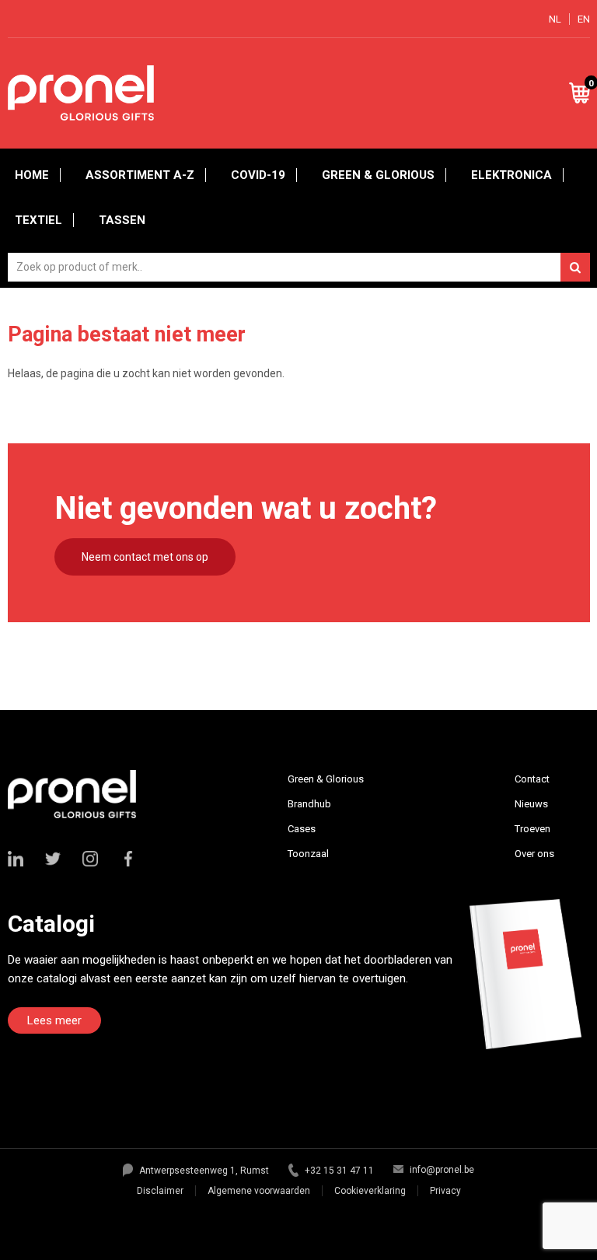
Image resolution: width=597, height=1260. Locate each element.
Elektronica (511, 175)
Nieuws (531, 804)
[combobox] (299, 267)
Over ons (534, 853)
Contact (532, 779)
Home (32, 175)
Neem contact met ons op (145, 557)
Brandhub (309, 804)
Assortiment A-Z (140, 175)
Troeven (532, 829)
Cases (302, 829)
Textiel (38, 220)
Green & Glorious (378, 175)
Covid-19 (258, 175)
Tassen (122, 220)
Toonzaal (308, 853)
